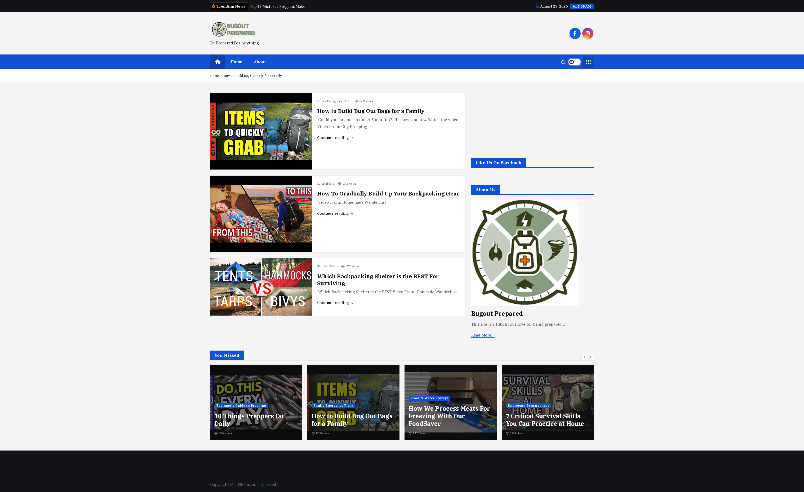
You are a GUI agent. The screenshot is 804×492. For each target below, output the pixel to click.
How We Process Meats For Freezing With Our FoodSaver (352, 415)
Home (236, 61)
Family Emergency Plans (333, 101)
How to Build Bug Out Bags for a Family (253, 76)
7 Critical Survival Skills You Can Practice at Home (448, 419)
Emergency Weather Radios (537, 419)
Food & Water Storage (333, 398)
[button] (584, 357)
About (260, 61)
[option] (256, 402)
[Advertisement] (532, 122)
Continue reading (333, 137)
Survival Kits (325, 183)
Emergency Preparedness (431, 406)
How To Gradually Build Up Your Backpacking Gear (388, 193)
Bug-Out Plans (327, 266)
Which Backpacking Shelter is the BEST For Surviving (378, 280)
